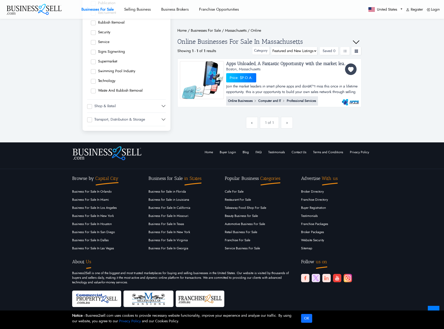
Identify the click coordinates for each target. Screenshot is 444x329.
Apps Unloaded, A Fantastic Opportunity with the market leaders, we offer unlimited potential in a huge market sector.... (292, 63)
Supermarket (107, 61)
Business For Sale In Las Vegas (93, 248)
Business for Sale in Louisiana (168, 199)
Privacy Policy (359, 152)
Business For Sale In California (169, 208)
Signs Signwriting (111, 51)
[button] (385, 9)
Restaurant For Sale (238, 199)
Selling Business (137, 9)
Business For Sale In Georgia (168, 248)
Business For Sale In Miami (90, 199)
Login (435, 9)
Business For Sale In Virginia (168, 240)
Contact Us (299, 152)
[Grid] (356, 51)
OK (306, 318)
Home (209, 152)
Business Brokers (175, 9)
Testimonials (276, 152)
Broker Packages (312, 232)
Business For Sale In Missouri (168, 216)
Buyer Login (228, 152)
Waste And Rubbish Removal (120, 90)
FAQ (259, 152)
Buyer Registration (313, 208)
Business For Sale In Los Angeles (94, 208)
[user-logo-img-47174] (350, 100)
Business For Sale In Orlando (92, 191)
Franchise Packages (314, 224)
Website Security (312, 240)
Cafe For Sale (234, 191)
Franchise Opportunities (219, 9)
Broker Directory (312, 191)
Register (416, 9)
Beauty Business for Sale (241, 216)
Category (261, 50)
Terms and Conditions (328, 152)
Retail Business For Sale (241, 232)
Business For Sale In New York (93, 216)
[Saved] (351, 69)
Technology (106, 81)
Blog (246, 152)
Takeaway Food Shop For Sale (245, 208)
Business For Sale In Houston (92, 224)
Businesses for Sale (97, 9)
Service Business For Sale (242, 248)
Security (104, 32)
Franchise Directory (314, 199)
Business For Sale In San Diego (93, 232)
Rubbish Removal (111, 22)
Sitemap (306, 248)
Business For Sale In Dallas (90, 240)
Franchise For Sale (237, 240)
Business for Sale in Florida (167, 191)
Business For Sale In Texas (166, 224)
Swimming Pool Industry (116, 71)
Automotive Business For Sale (245, 224)
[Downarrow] (356, 42)
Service (103, 42)
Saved (329, 51)
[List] (345, 51)
